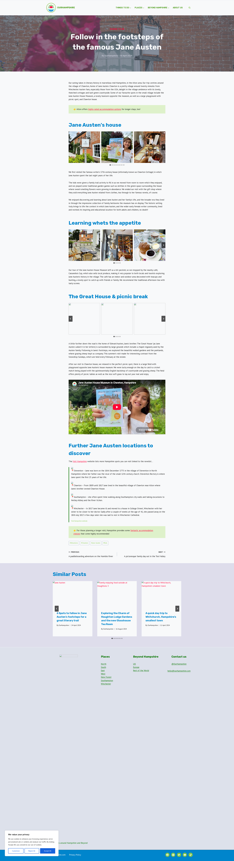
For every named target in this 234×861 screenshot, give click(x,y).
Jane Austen (95, 543)
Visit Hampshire (80, 461)
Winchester (106, 683)
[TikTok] (191, 855)
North (103, 664)
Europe (136, 667)
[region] (31, 843)
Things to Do (117, 29)
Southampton (107, 680)
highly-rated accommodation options (104, 109)
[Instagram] (173, 855)
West (103, 673)
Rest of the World (141, 670)
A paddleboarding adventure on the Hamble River (91, 554)
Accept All (47, 851)
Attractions (74, 543)
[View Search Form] (189, 8)
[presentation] (72, 594)
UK (134, 664)
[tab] (110, 165)
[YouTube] (185, 855)
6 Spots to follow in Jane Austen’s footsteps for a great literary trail (72, 617)
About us (178, 7)
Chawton (84, 543)
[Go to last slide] (71, 147)
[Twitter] (179, 855)
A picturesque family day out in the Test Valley (144, 554)
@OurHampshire (178, 664)
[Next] (177, 609)
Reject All (31, 851)
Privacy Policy (75, 854)
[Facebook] (167, 855)
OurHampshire (111, 56)
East (103, 670)
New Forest (106, 677)
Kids (105, 543)
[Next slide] (163, 147)
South (103, 667)
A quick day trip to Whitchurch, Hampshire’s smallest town (161, 617)
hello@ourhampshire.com (178, 671)
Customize (16, 851)
